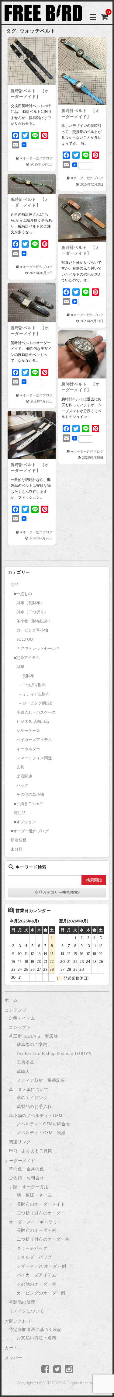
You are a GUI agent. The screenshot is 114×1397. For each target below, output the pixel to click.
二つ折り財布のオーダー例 (43, 1239)
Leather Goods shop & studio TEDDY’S (54, 1053)
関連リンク (20, 1142)
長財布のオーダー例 (37, 1230)
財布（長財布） (30, 603)
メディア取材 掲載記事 (41, 1080)
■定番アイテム (27, 658)
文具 (20, 767)
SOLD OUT (25, 639)
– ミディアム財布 (34, 694)
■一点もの (23, 594)
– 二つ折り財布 (32, 685)
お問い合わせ (18, 1321)
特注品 (20, 813)
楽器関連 (24, 776)
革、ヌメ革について (29, 1089)
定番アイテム (22, 1018)
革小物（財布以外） (34, 621)
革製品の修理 (22, 1302)
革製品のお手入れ (34, 1106)
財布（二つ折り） (32, 612)
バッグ (22, 785)
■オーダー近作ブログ (36, 158)
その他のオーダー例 (37, 1284)
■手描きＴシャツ (29, 804)
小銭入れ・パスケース (36, 712)
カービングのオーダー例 (41, 1293)
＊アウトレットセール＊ (38, 648)
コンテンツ (16, 1010)
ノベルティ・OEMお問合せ (44, 1124)
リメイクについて (26, 1311)
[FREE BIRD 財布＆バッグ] (43, 16)
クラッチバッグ (32, 1248)
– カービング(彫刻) (35, 703)
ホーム (11, 1000)
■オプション (25, 822)
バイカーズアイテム (34, 740)
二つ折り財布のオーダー (41, 1213)
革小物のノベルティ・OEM (36, 1115)
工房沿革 (25, 1062)
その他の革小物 (30, 795)
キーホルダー (28, 749)
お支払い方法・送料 (37, 1338)
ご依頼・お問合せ (26, 1178)
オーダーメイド (20, 1160)
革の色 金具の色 (26, 1169)
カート (11, 1348)
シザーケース (28, 731)
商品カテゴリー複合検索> (57, 892)
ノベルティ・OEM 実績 (41, 1132)
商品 (15, 585)
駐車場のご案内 (32, 1044)
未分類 (16, 849)
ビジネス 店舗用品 (32, 721)
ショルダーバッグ (34, 1257)
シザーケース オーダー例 (41, 1266)
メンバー (13, 1358)
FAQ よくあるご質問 (31, 1150)
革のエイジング (32, 1098)
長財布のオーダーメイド (41, 1204)
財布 (20, 667)
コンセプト (20, 1027)
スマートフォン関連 (34, 758)
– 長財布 (26, 676)
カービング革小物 (32, 630)
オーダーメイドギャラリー (35, 1222)
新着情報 (18, 840)
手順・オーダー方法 (29, 1187)
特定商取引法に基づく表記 (35, 1329)
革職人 (23, 1071)
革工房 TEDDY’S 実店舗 (33, 1036)
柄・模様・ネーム (34, 1195)
